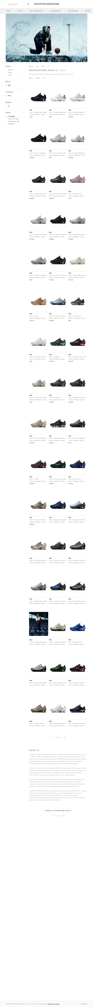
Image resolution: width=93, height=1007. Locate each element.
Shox (9, 95)
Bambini (10, 70)
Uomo (9, 75)
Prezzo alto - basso (13, 119)
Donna (10, 72)
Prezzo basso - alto (13, 121)
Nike (9, 85)
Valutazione (11, 124)
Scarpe (31, 66)
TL (9, 106)
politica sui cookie (54, 1004)
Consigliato (11, 116)
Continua (84, 1004)
